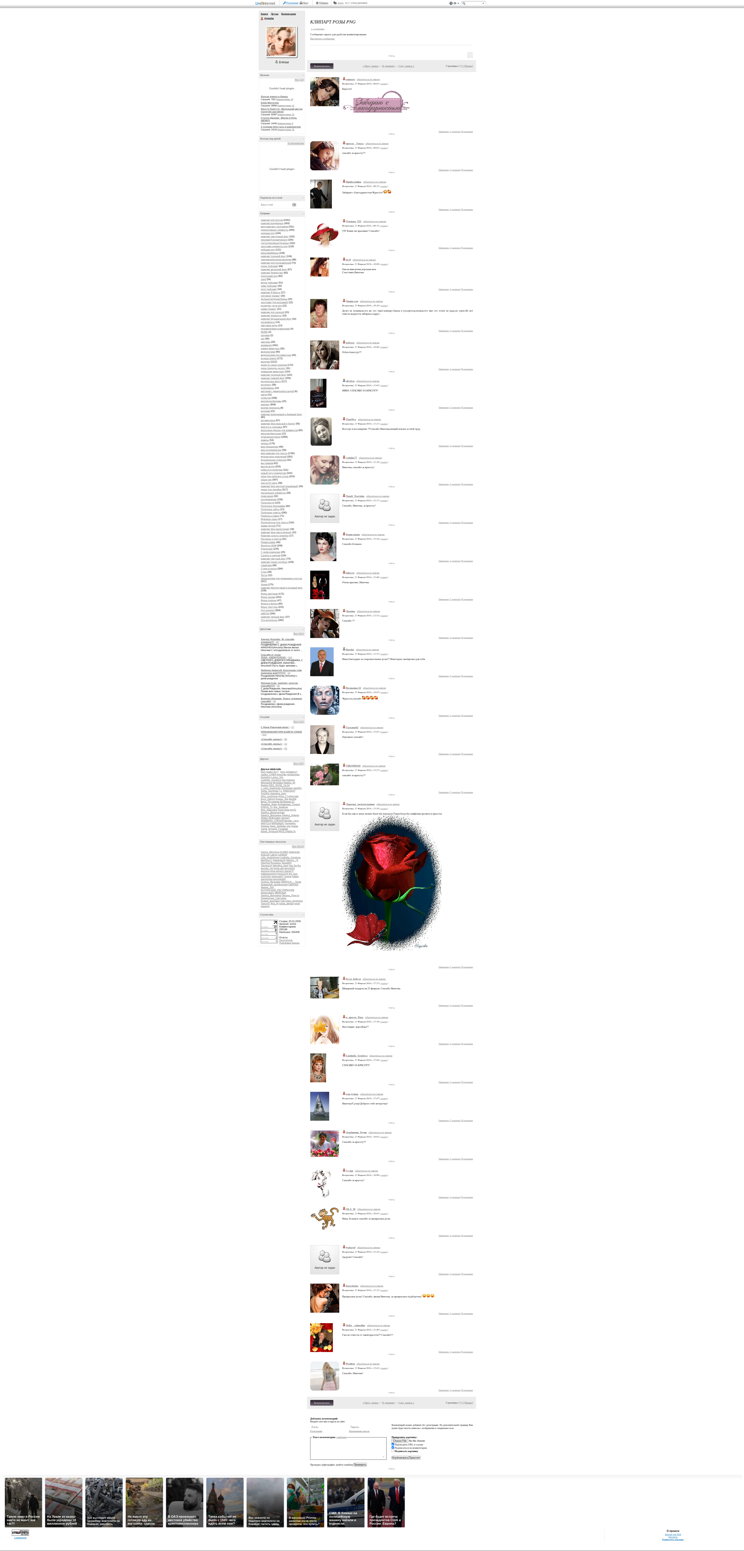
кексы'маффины (270, 253)
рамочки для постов (272, 220)
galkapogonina (269, 873)
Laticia (273, 854)
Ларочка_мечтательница (360, 804)
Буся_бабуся (268, 799)
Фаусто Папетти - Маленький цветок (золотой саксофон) (281, 110)
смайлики (341, 1437)
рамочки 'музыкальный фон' (276, 319)
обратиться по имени (368, 79)
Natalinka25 (279, 860)
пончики (265, 335)
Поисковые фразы (289, 943)
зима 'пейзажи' (269, 286)
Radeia (265, 785)
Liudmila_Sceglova (271, 780)
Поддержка (451, 3)
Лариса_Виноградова (273, 812)
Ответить (444, 131)
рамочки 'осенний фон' (273, 256)
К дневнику (388, 66)
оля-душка (292, 826)
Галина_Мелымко (270, 882)
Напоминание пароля (359, 1431)
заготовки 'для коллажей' (274, 302)
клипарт (265, 404)
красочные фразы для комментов (279, 430)
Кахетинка (283, 810)
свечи (264, 394)
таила (264, 829)
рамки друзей (268, 525)
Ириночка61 (267, 892)
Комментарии (288, 14)
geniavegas (293, 774)
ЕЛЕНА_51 (267, 807)
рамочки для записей (272, 312)
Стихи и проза (269, 568)
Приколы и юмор (270, 516)
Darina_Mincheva (270, 852)
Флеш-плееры (268, 600)
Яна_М (274, 903)
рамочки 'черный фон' (273, 617)
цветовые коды (269, 325)
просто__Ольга (355, 143)
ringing (288, 876)
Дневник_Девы (269, 804)
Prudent (350, 1363)
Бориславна (353, 534)
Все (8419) (298, 846)
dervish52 (289, 868)
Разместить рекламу (673, 1539)
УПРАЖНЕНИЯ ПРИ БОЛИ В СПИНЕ (281, 732)
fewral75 (289, 871)
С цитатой (455, 131)
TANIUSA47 (289, 791)
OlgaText (265, 863)
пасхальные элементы (273, 493)
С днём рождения (270, 552)
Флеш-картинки (269, 593)
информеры (267, 388)
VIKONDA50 (353, 765)
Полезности (267, 502)
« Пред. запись (371, 66)
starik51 (297, 788)
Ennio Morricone (270, 103)
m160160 (266, 876)
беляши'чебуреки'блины (274, 299)
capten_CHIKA (268, 774)
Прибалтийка (353, 181)
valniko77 (351, 457)
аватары (265, 342)
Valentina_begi (278, 793)
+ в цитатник (317, 28)
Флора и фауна (269, 603)
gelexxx (350, 342)
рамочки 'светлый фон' (273, 558)
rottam (295, 876)
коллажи (265, 411)
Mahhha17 (266, 860)
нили (297, 903)
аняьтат (350, 79)
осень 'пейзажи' (269, 266)
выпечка (265, 361)
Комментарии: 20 (284, 99)
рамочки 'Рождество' (272, 272)
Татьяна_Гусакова (278, 829)
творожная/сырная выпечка (276, 259)
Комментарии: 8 (285, 123)
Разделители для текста (274, 522)
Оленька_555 (353, 221)
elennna (265, 871)
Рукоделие (267, 549)
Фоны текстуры (269, 607)
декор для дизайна (271, 489)
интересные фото (271, 381)
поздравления (269, 499)
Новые (468, 66)
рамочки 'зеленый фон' (273, 375)
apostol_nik (267, 868)
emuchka (282, 774)
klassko (350, 649)
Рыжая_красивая (270, 901)
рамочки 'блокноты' (271, 315)
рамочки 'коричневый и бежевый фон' (281, 414)
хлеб (263, 279)
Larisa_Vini (277, 777)
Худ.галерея (267, 610)
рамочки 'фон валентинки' (275, 529)
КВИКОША (280, 892)
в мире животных (270, 348)
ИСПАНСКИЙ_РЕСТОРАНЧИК (277, 890)
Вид (456, 3)
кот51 (293, 810)
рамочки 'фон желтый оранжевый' (279, 486)
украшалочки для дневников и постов (281, 578)
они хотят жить (269, 483)
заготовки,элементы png (274, 246)
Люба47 (285, 818)
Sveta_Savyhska (269, 791)
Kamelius (266, 777)
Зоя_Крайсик (280, 807)
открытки (266, 398)
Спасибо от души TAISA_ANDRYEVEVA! (274, 656)
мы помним (267, 463)
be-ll (348, 259)
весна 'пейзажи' (269, 282)
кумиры (265, 440)
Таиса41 (265, 903)
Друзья (274, 14)
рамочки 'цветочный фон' (274, 236)
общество (266, 479)
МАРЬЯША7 (278, 823)
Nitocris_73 (292, 860)
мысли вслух (268, 466)
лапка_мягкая (286, 903)
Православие (268, 542)
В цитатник (467, 131)
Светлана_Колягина (291, 901)
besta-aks (279, 868)
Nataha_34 (289, 782)
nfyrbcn (350, 381)
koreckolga (352, 1285)
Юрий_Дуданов (269, 831)
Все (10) (299, 79)
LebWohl (282, 854)
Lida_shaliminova (270, 857)
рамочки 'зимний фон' (273, 378)
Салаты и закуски (270, 555)
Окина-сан (352, 301)
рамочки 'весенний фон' (274, 269)
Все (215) (299, 721)
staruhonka (267, 879)
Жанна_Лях (267, 887)
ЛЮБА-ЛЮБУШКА (271, 818)
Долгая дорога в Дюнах (274, 96)
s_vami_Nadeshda (271, 788)
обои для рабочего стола (274, 476)
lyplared (350, 1247)
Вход (305, 3)
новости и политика (271, 469)
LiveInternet (266, 4)
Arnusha (262, 18)
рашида (265, 906)
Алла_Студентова (288, 796)
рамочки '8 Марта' (270, 292)
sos (262, 338)
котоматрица (268, 420)
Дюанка (350, 611)
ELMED (284, 852)
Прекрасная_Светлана (273, 898)
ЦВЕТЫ (265, 613)
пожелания (267, 496)
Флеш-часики (268, 597)
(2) (289, 673)
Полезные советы (271, 512)
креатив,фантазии (271, 433)
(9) (285, 739)
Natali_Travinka (355, 496)
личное (265, 443)
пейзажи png (268, 249)
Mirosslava (266, 782)
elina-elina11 (277, 871)
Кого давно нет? (270, 772)
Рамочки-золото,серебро (274, 535)
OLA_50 (351, 1209)
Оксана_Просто (290, 895)
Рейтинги (323, 3)
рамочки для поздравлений (276, 263)
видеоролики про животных (276, 355)
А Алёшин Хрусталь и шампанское (281, 127)
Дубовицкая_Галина (289, 804)
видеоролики (268, 352)
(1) (285, 744)
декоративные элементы (274, 230)
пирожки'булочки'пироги (274, 240)
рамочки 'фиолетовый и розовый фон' (282, 587)
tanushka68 (279, 879)
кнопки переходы (270, 407)
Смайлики (266, 565)
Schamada (287, 788)
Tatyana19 (266, 865)
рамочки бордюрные (272, 223)
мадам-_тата (291, 820)
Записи (264, 14)
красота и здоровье (271, 427)
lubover (350, 572)
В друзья (284, 62)
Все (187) (299, 763)
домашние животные (272, 371)
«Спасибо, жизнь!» (271, 739)
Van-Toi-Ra (295, 865)
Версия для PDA (673, 1534)
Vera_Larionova (269, 796)
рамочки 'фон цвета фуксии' (276, 532)
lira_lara (293, 873)
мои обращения (269, 446)
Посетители (286, 940)
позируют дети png (271, 305)
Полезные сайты (270, 509)
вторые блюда (268, 358)
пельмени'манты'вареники (275, 328)
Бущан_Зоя (282, 799)
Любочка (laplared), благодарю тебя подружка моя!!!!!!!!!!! (281, 671)
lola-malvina (288, 780)
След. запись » (406, 66)
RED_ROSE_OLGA (279, 785)
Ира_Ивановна (269, 810)
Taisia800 (286, 863)
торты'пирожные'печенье (275, 243)
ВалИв (292, 799)
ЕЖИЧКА (293, 884)
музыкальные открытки (273, 460)
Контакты (673, 1537)
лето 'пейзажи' (269, 289)
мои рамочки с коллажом (274, 226)
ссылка (384, 83)
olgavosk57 (277, 876)
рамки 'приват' (268, 309)
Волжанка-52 (287, 801)
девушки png (268, 233)
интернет (266, 384)
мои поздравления (271, 450)
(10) (290, 657)
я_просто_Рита (354, 1017)
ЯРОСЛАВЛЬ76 (287, 831)
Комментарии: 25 (285, 114)
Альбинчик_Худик (356, 1132)
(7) (292, 727)
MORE (264, 332)
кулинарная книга (270, 437)
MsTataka (278, 782)
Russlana (276, 863)
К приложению (296, 143)
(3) (278, 686)
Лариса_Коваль (290, 815)
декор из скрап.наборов (274, 365)
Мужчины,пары (269, 519)
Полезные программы (273, 506)
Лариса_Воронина (271, 815)
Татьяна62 (352, 727)
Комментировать (322, 66)
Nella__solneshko (355, 1325)
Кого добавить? (288, 772)
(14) (264, 734)
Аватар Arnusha (281, 41)
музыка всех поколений (274, 456)
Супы (264, 572)
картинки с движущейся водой (277, 391)
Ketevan (265, 854)
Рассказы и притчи (271, 539)
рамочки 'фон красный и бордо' (278, 423)
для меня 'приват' (270, 296)
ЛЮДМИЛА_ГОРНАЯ (272, 820)
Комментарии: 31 (285, 105)
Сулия (349, 1170)
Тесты (264, 575)
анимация (266, 345)
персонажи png (269, 276)
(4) (277, 642)
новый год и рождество (273, 473)
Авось (341, 3)
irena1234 (282, 873)
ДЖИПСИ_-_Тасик (291, 882)
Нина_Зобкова (278, 826)
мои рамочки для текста (274, 453)
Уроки (264, 584)
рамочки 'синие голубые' (274, 562)
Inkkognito (294, 852)
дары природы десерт (273, 368)
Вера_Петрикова (270, 801)
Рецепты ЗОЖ (268, 545)
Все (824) (299, 633)
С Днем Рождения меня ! (275, 727)
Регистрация (292, 3)
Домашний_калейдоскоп (274, 884)
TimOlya (265, 793)
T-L (280, 791)
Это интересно (269, 620)
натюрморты (268, 322)
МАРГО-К (266, 823)
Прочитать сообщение (322, 38)
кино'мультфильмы (271, 401)
